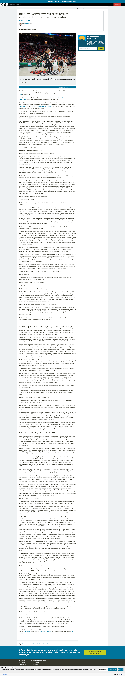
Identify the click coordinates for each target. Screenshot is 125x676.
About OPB (20, 8)
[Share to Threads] (29, 20)
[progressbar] (40, 87)
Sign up (101, 48)
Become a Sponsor (71, 636)
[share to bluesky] (24, 20)
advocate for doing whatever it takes (40, 106)
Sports (45, 644)
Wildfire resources (38, 8)
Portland (49, 644)
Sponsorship (36, 662)
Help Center (22, 662)
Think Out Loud (22, 11)
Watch (45, 8)
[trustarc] (120, 674)
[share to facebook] (22, 20)
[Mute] (67, 87)
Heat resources (28, 8)
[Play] (20, 87)
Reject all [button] (120, 669)
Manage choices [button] (103, 669)
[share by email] (20, 20)
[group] (47, 87)
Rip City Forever (24, 106)
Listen (50, 8)
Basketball (40, 644)
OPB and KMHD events (65, 8)
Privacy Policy (4, 674)
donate (117, 4)
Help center (84, 8)
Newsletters (56, 8)
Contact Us (35, 664)
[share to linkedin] (27, 20)
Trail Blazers (34, 644)
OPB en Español (76, 8)
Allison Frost (27, 23)
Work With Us (22, 664)
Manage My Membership (39, 660)
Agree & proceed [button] (112, 669)
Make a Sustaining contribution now (95, 652)
